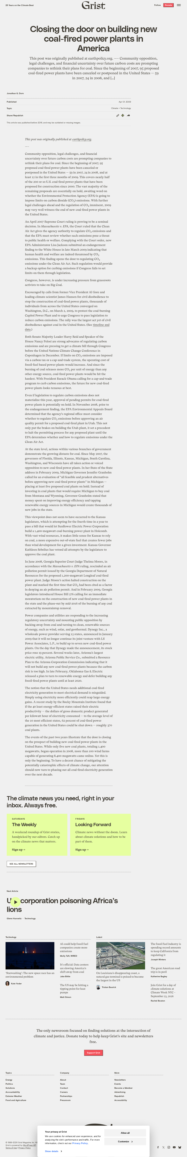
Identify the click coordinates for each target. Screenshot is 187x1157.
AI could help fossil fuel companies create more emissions (74, 947)
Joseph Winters (158, 959)
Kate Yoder (16, 983)
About (63, 1080)
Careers (64, 1092)
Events (117, 1084)
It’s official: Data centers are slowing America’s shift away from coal (74, 968)
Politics (9, 1084)
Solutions (10, 1088)
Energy (9, 1080)
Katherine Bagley (159, 976)
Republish (119, 1096)
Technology (30, 918)
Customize (123, 1141)
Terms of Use (11, 1148)
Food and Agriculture (16, 1100)
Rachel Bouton (158, 1000)
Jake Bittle (65, 976)
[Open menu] (178, 5)
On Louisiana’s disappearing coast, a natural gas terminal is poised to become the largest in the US (120, 976)
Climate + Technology (121, 108)
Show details (51, 1151)
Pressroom (65, 1100)
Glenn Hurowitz (14, 918)
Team (62, 1084)
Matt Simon (65, 997)
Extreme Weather (14, 1096)
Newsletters (120, 1080)
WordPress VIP (29, 1145)
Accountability (13, 1092)
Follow (157, 5)
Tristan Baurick (109, 987)
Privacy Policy (24, 1148)
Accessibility (120, 1100)
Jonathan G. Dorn (15, 93)
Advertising (119, 1092)
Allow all (125, 1133)
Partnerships (66, 1096)
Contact (64, 1088)
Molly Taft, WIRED (68, 956)
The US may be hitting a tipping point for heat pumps (74, 989)
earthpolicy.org (81, 139)
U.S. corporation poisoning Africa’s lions (62, 904)
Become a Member (123, 1088)
